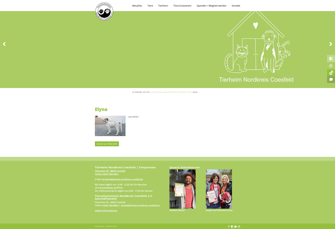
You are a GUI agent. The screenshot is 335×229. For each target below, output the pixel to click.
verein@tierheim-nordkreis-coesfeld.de (140, 205)
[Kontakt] (331, 79)
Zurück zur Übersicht (107, 143)
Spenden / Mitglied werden (211, 5)
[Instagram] (331, 65)
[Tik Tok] (331, 72)
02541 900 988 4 (111, 174)
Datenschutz (111, 226)
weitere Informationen (106, 210)
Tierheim (163, 5)
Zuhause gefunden (164, 92)
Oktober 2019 (185, 92)
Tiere (150, 5)
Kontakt (236, 5)
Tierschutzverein (182, 5)
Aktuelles (137, 5)
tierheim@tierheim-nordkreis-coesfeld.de (122, 179)
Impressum (99, 226)
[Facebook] (331, 58)
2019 (176, 92)
